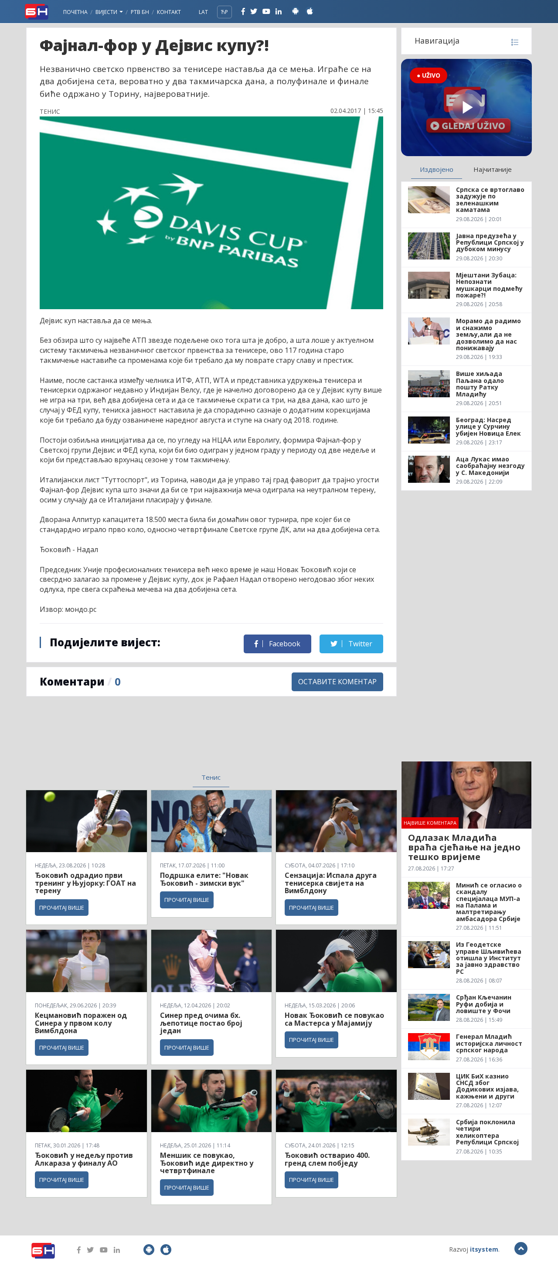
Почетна (75, 12)
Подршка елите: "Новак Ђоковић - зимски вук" (204, 879)
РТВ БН (140, 12)
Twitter (359, 643)
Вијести (107, 12)
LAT (203, 12)
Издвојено (436, 169)
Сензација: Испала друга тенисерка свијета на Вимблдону (331, 882)
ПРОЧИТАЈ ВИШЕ (61, 907)
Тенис (211, 777)
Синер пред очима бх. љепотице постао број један (201, 1022)
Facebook (283, 643)
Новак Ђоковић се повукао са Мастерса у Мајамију (334, 1019)
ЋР (224, 12)
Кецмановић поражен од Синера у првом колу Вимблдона (81, 1022)
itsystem (484, 1249)
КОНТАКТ (169, 12)
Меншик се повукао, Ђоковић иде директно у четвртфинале (206, 1162)
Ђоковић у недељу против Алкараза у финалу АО (84, 1159)
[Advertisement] (140, 740)
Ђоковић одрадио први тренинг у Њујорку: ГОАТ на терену (85, 882)
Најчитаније (492, 169)
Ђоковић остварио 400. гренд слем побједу (327, 1159)
